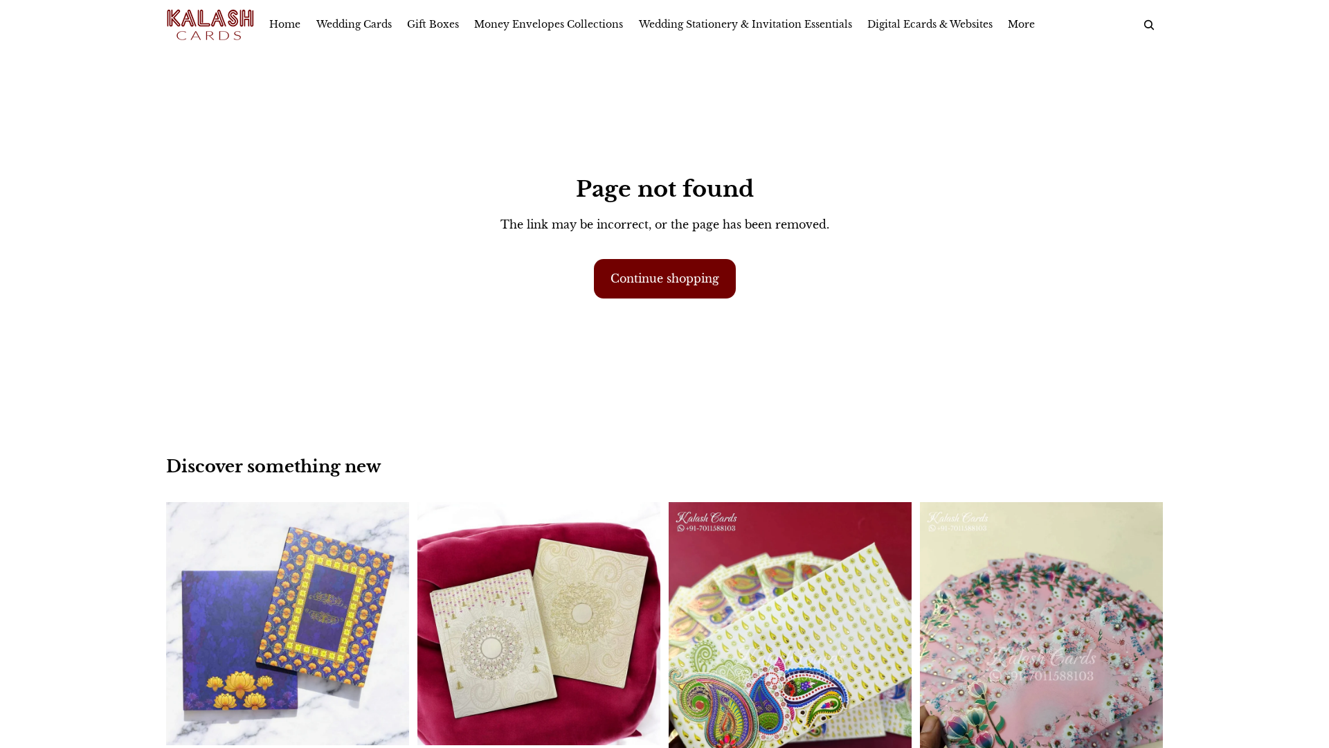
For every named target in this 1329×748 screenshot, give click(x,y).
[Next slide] (891, 664)
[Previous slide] (689, 664)
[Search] (1149, 25)
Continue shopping (665, 278)
